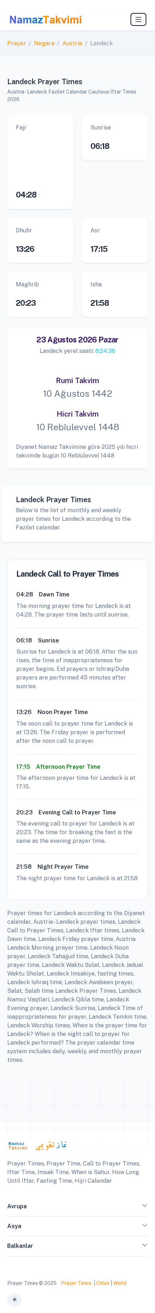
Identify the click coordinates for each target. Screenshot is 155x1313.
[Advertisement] (40, 158)
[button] (145, 1208)
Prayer (16, 43)
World (120, 1283)
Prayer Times (76, 1283)
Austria (72, 43)
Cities (103, 1283)
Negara (44, 43)
